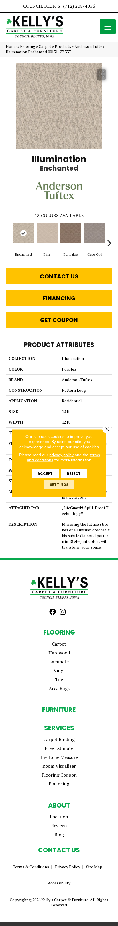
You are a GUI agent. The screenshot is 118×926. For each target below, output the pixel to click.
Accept (45, 473)
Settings (59, 484)
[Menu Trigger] (108, 26)
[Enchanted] (23, 233)
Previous (8, 234)
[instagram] (63, 612)
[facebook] (52, 612)
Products (63, 46)
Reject (74, 473)
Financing (59, 298)
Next (109, 234)
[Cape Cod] (95, 233)
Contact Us (59, 276)
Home (11, 46)
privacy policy (61, 454)
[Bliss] (47, 233)
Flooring (27, 46)
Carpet (45, 46)
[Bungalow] (71, 233)
